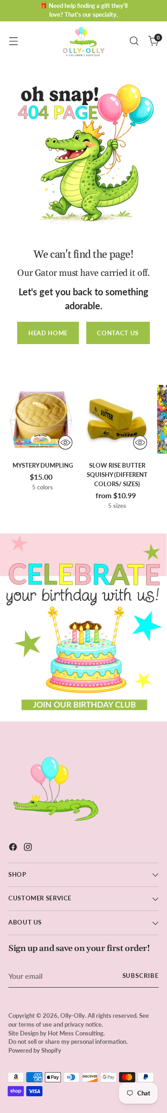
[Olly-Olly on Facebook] (13, 848)
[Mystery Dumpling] (42, 419)
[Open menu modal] (13, 41)
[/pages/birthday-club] (83, 628)
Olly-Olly (72, 1015)
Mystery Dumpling (43, 465)
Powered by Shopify (34, 1050)
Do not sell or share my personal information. (68, 1041)
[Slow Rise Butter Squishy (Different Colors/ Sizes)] (117, 419)
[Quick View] (65, 442)
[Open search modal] (133, 41)
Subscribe (140, 975)
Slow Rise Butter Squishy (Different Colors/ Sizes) (117, 475)
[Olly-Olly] (83, 41)
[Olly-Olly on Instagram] (28, 848)
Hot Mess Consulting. (76, 1033)
